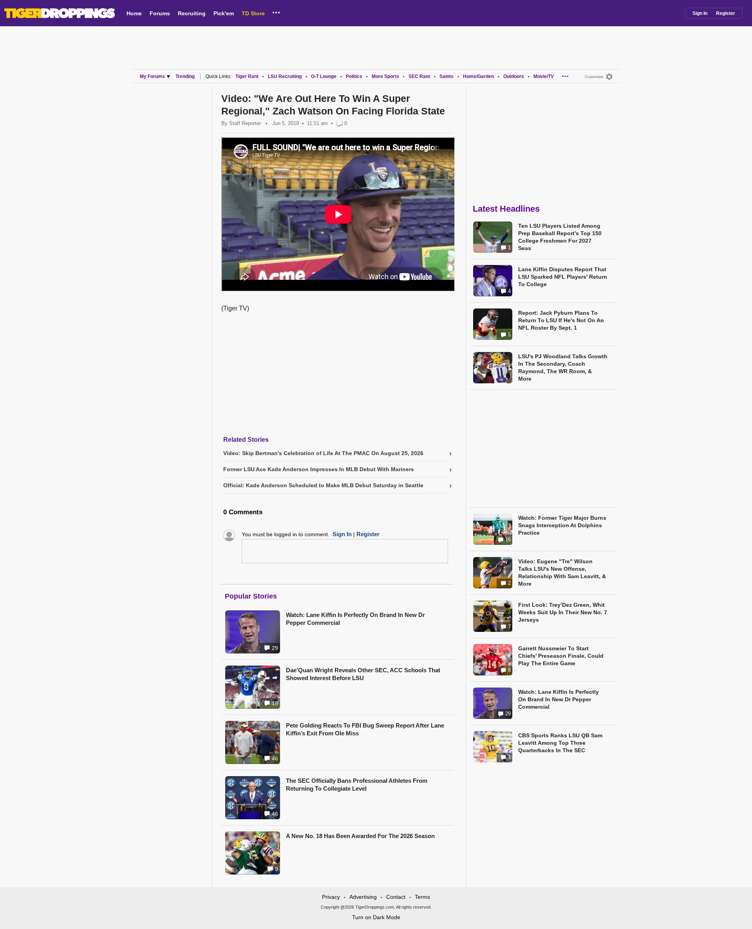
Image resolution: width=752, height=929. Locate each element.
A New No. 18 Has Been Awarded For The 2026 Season (360, 836)
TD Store (253, 13)
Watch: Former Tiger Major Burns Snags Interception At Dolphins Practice (562, 525)
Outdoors (513, 76)
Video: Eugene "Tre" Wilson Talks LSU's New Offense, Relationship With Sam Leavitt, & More (562, 572)
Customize (594, 76)
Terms (422, 897)
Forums (160, 13)
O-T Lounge (323, 76)
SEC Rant (419, 76)
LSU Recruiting (285, 76)
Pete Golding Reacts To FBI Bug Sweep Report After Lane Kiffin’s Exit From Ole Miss (365, 729)
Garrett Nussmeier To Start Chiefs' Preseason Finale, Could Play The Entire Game (561, 655)
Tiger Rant (246, 76)
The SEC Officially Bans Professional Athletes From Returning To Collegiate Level (356, 784)
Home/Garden (478, 76)
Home (134, 13)
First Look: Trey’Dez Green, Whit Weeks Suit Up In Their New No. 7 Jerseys (562, 612)
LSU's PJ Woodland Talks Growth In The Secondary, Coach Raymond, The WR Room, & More (562, 367)
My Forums (152, 76)
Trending (185, 76)
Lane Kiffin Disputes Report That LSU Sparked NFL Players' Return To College (562, 276)
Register (725, 13)
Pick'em (223, 13)
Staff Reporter (245, 123)
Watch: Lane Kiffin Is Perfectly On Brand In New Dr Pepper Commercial (355, 618)
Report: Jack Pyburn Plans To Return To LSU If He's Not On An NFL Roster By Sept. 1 (561, 320)
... (276, 11)
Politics (354, 76)
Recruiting (192, 13)
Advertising (363, 897)
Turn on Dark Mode (376, 917)
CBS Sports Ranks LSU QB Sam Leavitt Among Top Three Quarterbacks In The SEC (560, 742)
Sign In (699, 13)
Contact (395, 897)
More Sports (385, 76)
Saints (446, 76)
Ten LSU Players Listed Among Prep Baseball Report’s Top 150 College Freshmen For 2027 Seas (560, 237)
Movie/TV (543, 76)
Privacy (331, 897)
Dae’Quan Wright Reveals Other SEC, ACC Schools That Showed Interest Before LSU (363, 674)
